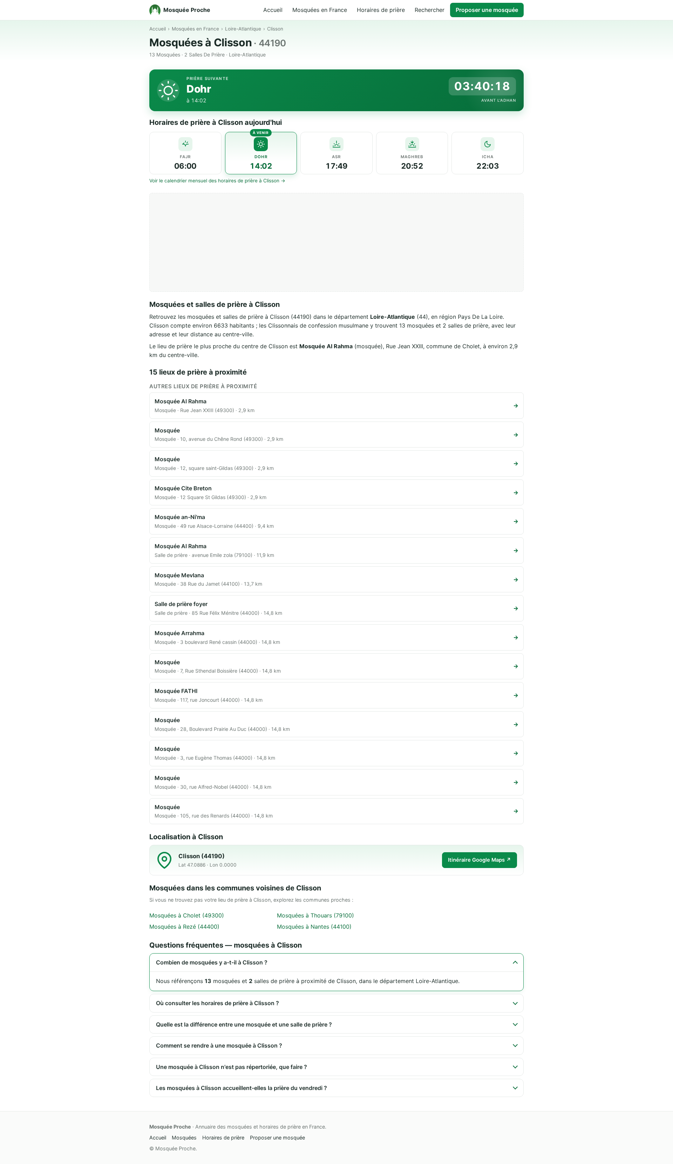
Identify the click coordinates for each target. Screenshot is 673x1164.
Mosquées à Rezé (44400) (184, 926)
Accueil (273, 9)
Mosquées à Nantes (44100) (314, 926)
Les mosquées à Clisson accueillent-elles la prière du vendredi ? (241, 1087)
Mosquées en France (319, 9)
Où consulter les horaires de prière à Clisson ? (217, 1003)
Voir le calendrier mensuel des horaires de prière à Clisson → (217, 180)
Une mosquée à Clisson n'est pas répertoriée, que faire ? (231, 1066)
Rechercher (429, 9)
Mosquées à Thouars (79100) (315, 915)
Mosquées (184, 1138)
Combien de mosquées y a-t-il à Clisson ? (211, 962)
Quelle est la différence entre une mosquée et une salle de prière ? (244, 1024)
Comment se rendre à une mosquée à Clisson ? (219, 1045)
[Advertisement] (336, 242)
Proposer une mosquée (487, 9)
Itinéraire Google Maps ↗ (479, 860)
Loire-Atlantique (243, 29)
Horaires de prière (381, 9)
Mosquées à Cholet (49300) (186, 915)
